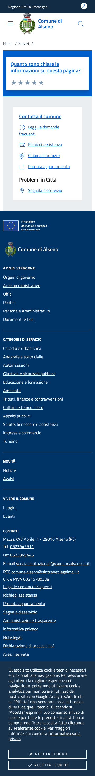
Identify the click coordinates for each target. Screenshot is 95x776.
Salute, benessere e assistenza (30, 424)
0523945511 (22, 546)
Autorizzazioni (16, 365)
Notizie (9, 470)
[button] (28, 7)
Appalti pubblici (17, 416)
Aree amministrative (21, 285)
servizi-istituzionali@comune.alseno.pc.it (53, 563)
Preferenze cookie (30, 728)
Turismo (10, 441)
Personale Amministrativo (26, 311)
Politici (9, 302)
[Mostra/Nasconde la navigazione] (10, 23)
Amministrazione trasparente (29, 620)
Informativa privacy (20, 629)
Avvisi (8, 478)
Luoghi (9, 507)
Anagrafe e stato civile (23, 357)
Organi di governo (19, 277)
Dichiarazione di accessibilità (28, 645)
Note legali (12, 637)
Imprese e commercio (22, 433)
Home (7, 43)
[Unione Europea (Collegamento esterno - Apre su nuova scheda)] (47, 226)
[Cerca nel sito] (80, 23)
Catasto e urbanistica (22, 348)
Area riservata (16, 654)
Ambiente (12, 390)
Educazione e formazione (25, 382)
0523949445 (22, 555)
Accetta (51, 765)
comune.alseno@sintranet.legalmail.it (45, 572)
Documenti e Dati (18, 319)
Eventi (9, 516)
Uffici (7, 294)
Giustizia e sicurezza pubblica (29, 373)
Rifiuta (51, 753)
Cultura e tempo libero (23, 407)
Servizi (23, 43)
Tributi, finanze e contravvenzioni (33, 399)
